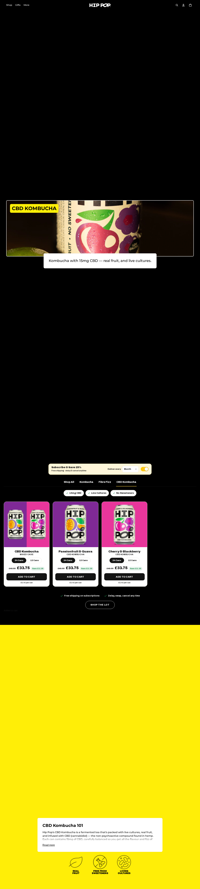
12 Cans (34, 560)
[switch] (145, 469)
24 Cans (19, 560)
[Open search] (176, 5)
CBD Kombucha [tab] (126, 482)
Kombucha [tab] (86, 482)
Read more (48, 845)
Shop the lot (100, 605)
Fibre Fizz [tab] (105, 482)
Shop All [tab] (69, 482)
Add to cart (26, 577)
